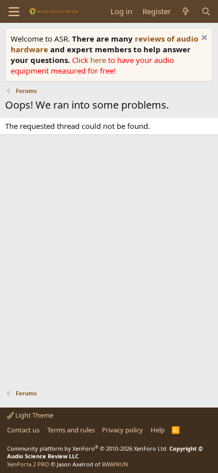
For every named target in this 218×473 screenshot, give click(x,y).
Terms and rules (71, 429)
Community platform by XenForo (87, 448)
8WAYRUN (115, 464)
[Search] (206, 11)
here (99, 60)
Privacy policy (122, 429)
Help (158, 429)
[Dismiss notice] (203, 38)
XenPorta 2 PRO (28, 464)
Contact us (23, 429)
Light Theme (33, 415)
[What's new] (186, 11)
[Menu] (14, 12)
